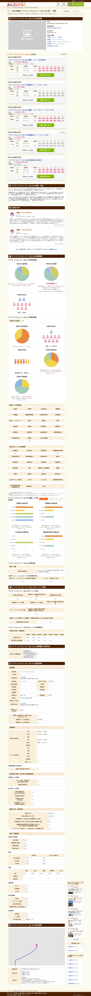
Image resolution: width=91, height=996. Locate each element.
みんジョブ (9, 7)
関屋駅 (49, 13)
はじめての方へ (10, 993)
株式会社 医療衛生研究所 (18, 7)
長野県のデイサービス (73, 971)
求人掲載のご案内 (29, 993)
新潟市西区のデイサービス (74, 983)
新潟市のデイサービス (73, 950)
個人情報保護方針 (22, 993)
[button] (37, 945)
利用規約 (16, 993)
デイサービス (23, 681)
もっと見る (76, 939)
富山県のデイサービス (73, 975)
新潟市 (15, 13)
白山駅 (41, 13)
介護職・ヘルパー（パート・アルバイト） (58, 41)
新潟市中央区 (21, 13)
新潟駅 (34, 13)
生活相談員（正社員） (53, 46)
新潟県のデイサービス (73, 946)
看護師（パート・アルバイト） (55, 39)
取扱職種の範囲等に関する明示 (40, 993)
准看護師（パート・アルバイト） (56, 43)
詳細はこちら (53, 249)
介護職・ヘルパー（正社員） (55, 37)
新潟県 (11, 13)
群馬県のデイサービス (73, 967)
